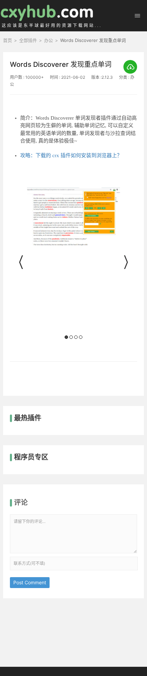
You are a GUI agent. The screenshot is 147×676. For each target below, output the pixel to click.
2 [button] (71, 337)
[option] (73, 264)
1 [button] (66, 337)
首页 (7, 40)
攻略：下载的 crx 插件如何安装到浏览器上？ (71, 155)
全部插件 (28, 40)
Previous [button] (22, 262)
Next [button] (125, 262)
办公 (48, 40)
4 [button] (80, 337)
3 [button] (76, 337)
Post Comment (29, 582)
